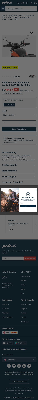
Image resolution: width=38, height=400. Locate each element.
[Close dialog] (36, 189)
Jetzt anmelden (28, 206)
